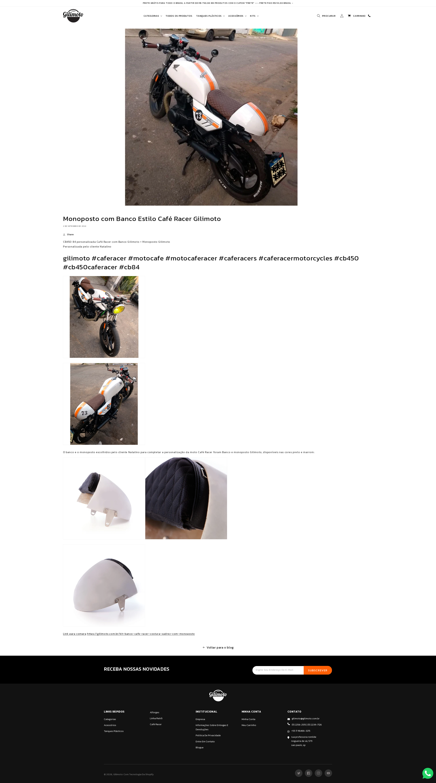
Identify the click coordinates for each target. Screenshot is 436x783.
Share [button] (70, 234)
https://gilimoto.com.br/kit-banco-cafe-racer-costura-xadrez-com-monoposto (141, 634)
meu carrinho (249, 725)
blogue (200, 747)
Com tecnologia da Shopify (138, 774)
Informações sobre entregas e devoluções (212, 727)
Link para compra (74, 634)
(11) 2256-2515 (299, 724)
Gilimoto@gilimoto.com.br (306, 718)
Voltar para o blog (220, 647)
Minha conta (248, 719)
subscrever (318, 670)
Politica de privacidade (208, 735)
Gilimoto (118, 774)
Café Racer (156, 724)
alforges (154, 712)
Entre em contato (205, 741)
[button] (153, 16)
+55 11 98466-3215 (300, 731)
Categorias (110, 719)
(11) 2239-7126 (315, 724)
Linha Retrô (156, 718)
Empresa (200, 719)
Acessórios (110, 725)
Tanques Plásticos (114, 731)
